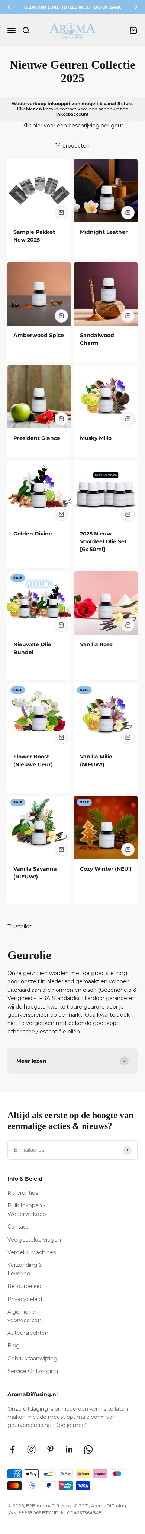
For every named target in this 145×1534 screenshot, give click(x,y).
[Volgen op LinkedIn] (69, 1449)
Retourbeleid (24, 1286)
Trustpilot (19, 926)
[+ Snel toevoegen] (61, 212)
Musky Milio (96, 438)
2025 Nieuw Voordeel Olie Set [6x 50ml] (103, 541)
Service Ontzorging (32, 1371)
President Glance (36, 438)
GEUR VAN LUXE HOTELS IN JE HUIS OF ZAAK (72, 7)
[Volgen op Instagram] (31, 1449)
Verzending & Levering (24, 1269)
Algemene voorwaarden (24, 1315)
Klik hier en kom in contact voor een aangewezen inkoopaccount (72, 111)
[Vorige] (8, 7)
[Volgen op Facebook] (12, 1449)
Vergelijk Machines (31, 1252)
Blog (13, 1345)
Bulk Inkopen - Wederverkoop (26, 1209)
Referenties (22, 1193)
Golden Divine (32, 533)
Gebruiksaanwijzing (32, 1358)
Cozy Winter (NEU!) (106, 868)
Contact (17, 1226)
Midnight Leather (104, 232)
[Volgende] (136, 7)
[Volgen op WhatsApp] (88, 1449)
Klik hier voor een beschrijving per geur (72, 125)
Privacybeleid (24, 1299)
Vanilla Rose (96, 644)
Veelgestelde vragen (34, 1239)
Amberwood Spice (38, 335)
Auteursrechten (27, 1333)
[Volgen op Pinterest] (50, 1449)
